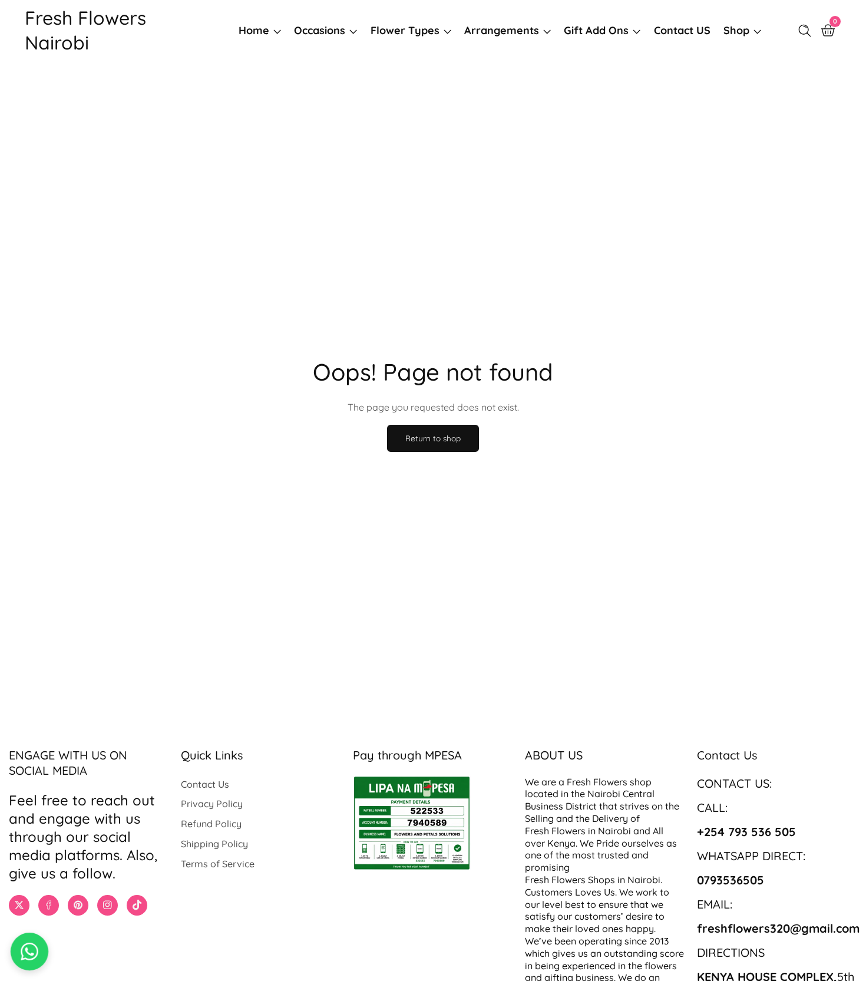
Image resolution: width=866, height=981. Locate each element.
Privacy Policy (212, 804)
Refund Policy (211, 824)
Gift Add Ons (596, 30)
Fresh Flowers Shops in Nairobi (592, 880)
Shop (736, 30)
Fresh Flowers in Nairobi (578, 831)
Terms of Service (217, 864)
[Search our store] (807, 30)
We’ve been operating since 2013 (598, 941)
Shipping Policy (214, 844)
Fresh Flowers (597, 782)
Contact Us (205, 784)
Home (254, 30)
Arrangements (501, 30)
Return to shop (433, 438)
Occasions (319, 30)
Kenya (561, 843)
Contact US (682, 30)
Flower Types (405, 30)
